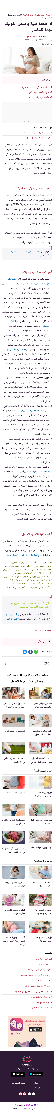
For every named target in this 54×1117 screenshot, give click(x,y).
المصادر (46, 642)
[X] (29, 1093)
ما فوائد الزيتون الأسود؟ (43, 1002)
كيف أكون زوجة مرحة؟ (43, 959)
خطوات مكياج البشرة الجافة (41, 997)
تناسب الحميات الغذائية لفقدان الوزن (34, 411)
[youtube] (24, 1093)
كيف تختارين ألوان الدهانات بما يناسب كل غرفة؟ (34, 975)
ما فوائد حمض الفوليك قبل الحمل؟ (39, 138)
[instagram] (20, 1093)
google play (13, 614)
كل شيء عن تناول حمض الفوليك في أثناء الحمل (28, 253)
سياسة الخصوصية (18, 1083)
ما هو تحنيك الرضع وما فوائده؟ (40, 970)
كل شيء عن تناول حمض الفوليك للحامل (37, 133)
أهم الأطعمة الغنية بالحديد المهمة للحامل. (23, 555)
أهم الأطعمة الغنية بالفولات (37, 92)
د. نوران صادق (32, 36)
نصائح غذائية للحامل (44, 981)
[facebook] (33, 1093)
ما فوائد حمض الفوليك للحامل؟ (35, 87)
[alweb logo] (32, 1105)
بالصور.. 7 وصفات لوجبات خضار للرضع (37, 986)
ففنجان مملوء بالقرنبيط (39, 472)
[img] (27, 1031)
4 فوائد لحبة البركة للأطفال (41, 1008)
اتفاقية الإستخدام (35, 1088)
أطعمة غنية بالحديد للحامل (37, 97)
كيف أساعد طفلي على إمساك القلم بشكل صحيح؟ (33, 991)
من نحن (36, 1083)
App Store (13, 619)
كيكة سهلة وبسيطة (45, 964)
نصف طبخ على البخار (16, 350)
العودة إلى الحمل (44, 631)
